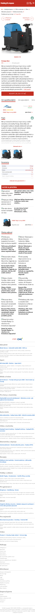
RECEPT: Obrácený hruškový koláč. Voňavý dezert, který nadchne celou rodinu (16, 408)
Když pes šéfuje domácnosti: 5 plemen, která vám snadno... (23, 201)
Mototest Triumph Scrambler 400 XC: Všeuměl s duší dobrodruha (15, 422)
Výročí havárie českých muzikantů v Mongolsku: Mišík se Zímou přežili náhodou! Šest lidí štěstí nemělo (16, 387)
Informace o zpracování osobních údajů (21, 611)
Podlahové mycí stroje (7, 14)
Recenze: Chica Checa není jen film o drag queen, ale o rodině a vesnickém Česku (17, 495)
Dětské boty (3, 584)
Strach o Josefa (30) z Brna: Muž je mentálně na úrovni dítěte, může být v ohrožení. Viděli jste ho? (16, 391)
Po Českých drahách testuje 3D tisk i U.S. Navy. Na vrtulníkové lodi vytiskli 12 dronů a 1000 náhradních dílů (17, 434)
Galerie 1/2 (17, 57)
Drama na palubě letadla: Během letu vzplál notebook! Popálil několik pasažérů (16, 384)
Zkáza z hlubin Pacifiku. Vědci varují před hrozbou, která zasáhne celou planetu (9, 289)
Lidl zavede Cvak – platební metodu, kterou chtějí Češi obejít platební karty (17, 438)
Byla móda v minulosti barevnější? (8, 497)
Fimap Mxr (5, 61)
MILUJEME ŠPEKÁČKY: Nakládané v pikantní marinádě (12, 402)
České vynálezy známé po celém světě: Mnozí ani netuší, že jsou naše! (16, 353)
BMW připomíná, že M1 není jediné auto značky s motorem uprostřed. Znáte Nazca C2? (16, 420)
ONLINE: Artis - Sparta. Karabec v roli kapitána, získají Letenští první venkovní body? (15, 366)
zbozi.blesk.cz (3, 554)
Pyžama (2, 579)
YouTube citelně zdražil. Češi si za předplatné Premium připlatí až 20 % (16, 436)
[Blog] (28, 3)
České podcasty (3, 596)
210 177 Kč (28, 112)
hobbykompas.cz (8, 9)
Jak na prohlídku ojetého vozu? (7, 556)
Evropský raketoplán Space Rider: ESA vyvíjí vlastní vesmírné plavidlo (16, 522)
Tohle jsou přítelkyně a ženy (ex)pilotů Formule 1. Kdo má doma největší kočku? (8, 248)
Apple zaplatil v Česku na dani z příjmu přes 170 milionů (13, 453)
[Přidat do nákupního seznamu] (31, 24)
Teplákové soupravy (4, 582)
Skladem (30, 107)
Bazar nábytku (3, 588)
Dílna (27, 9)
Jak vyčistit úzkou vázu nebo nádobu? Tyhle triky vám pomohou (24, 192)
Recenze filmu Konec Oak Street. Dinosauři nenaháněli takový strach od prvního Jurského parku (8, 312)
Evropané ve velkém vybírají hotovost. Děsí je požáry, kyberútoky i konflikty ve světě (15, 351)
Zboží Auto (2, 562)
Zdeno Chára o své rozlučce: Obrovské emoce (10, 539)
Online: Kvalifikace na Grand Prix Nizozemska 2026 (11, 417)
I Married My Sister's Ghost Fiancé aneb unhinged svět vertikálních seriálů (17, 492)
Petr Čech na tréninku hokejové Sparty (9, 541)
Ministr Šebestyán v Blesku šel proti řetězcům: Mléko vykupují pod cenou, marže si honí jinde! (25, 249)
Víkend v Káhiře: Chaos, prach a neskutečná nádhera (12, 478)
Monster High (3, 573)
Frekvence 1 (2, 600)
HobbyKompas (3, 558)
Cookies (33, 611)
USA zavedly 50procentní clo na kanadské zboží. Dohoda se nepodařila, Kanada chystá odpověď (26, 270)
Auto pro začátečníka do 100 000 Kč (8, 560)
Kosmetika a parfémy (5, 581)
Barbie (1, 575)
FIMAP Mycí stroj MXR (9, 112)
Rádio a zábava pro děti (5, 598)
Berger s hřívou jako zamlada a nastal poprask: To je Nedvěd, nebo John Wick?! (16, 372)
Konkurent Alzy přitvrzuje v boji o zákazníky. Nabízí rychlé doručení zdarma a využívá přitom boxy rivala (17, 451)
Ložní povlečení (3, 586)
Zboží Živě (2, 549)
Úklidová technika (18, 12)
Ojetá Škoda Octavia (4, 563)
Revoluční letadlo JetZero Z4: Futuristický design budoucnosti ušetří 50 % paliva (17, 524)
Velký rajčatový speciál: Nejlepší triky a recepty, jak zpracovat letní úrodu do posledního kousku (17, 468)
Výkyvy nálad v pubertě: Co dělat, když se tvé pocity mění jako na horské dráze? (17, 527)
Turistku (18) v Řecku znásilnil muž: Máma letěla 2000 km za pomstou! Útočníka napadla (16, 356)
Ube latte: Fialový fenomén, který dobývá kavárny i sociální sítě (14, 464)
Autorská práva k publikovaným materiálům (10, 609)
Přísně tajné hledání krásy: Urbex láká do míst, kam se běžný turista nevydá (17, 483)
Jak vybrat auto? (3, 565)
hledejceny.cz (3, 547)
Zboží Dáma (2, 553)
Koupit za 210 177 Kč (17, 94)
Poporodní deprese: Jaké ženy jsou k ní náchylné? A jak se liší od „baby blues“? (16, 509)
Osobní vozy (3, 551)
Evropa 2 (2, 601)
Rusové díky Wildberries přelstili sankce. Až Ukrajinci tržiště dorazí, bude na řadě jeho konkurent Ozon (26, 291)
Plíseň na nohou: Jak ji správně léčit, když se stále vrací (12, 511)
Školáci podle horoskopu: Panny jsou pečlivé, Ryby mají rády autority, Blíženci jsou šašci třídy (16, 404)
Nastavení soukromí (18, 612)
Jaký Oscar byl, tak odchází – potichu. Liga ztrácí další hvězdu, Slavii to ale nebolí (17, 369)
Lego (1, 577)
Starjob (1, 594)
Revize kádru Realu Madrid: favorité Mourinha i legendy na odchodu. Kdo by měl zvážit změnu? (9, 269)
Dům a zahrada (19, 9)
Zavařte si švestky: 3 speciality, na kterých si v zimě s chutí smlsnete (15, 466)
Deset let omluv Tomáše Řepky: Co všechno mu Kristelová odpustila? (8, 331)
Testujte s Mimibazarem (5, 572)
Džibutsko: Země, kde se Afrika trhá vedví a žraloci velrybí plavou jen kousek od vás (16, 481)
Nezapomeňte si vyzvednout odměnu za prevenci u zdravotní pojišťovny (17, 513)
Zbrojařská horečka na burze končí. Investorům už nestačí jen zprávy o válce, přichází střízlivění (16, 448)
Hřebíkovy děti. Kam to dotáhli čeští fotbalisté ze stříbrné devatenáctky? (25, 311)
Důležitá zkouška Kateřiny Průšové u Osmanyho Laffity (12, 537)
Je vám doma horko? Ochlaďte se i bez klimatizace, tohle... (21, 209)
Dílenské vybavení (6, 12)
